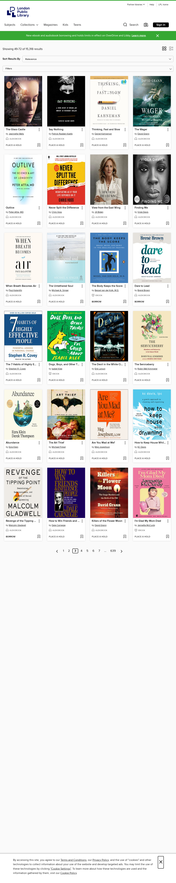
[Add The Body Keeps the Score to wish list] (125, 302)
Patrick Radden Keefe (62, 133)
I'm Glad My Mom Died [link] (148, 521)
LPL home (163, 4)
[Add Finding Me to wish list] (167, 223)
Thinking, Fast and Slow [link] (106, 129)
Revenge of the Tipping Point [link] (21, 521)
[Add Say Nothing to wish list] (82, 145)
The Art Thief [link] (56, 442)
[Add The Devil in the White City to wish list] (125, 380)
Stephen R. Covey (17, 368)
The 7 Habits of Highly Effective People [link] (21, 364)
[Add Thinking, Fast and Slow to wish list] (125, 145)
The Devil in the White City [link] (107, 364)
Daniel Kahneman (103, 133)
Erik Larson (100, 368)
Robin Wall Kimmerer (147, 368)
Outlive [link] (10, 207)
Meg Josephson (102, 447)
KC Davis (142, 447)
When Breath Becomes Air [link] (21, 286)
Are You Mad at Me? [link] (103, 442)
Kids (65, 25)
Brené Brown (144, 290)
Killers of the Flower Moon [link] (107, 521)
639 (113, 551)
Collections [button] (28, 25)
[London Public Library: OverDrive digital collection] (18, 12)
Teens (77, 25)
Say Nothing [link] (56, 129)
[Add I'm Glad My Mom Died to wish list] (167, 537)
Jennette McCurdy (146, 525)
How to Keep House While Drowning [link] (150, 442)
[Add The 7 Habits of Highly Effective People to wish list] (39, 380)
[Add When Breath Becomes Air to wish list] (39, 302)
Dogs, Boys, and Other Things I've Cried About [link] (64, 364)
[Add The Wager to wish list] (167, 145)
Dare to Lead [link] (142, 286)
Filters (9, 68)
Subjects (9, 25)
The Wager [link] (141, 129)
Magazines (51, 25)
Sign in (160, 25)
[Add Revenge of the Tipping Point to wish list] (39, 537)
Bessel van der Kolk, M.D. (107, 290)
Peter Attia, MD (16, 212)
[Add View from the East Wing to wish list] (125, 223)
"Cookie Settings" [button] (60, 868)
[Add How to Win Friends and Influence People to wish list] (82, 537)
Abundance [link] (12, 442)
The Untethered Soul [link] (61, 286)
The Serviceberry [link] (144, 364)
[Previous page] (57, 551)
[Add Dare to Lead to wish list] (167, 302)
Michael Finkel (59, 447)
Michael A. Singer (60, 290)
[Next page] (121, 551)
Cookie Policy (68, 873)
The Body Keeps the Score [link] (107, 286)
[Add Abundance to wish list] (39, 458)
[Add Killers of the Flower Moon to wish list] (125, 537)
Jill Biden (99, 212)
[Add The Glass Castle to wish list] (39, 145)
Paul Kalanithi (15, 290)
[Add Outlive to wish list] (39, 223)
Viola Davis (143, 212)
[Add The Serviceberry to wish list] (167, 380)
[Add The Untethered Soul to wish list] (82, 302)
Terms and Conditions (73, 860)
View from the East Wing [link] (106, 207)
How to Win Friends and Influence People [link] (64, 521)
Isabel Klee (57, 368)
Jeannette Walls (16, 133)
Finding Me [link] (141, 207)
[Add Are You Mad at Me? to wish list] (125, 458)
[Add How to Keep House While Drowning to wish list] (167, 458)
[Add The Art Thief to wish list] (82, 458)
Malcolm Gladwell (17, 525)
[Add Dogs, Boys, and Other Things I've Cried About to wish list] (82, 380)
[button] (136, 4)
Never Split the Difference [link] (64, 207)
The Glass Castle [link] (15, 129)
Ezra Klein (13, 447)
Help (152, 4)
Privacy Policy (100, 860)
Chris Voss (57, 212)
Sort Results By (11, 59)
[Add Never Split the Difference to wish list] (82, 223)
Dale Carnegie (58, 525)
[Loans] (146, 25)
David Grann (143, 133)
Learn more (139, 35)
